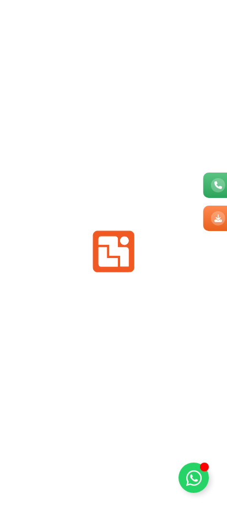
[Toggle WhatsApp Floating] (194, 476)
